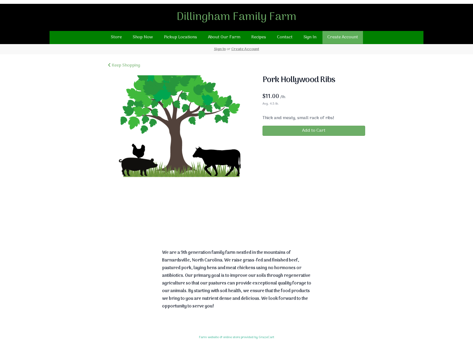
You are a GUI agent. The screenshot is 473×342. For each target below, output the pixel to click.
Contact (285, 37)
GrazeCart (266, 337)
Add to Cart (313, 130)
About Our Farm (224, 37)
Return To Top (236, 227)
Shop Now (143, 37)
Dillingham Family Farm (236, 17)
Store (116, 37)
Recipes (258, 37)
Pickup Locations (180, 37)
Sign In (310, 37)
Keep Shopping (125, 65)
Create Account (342, 37)
